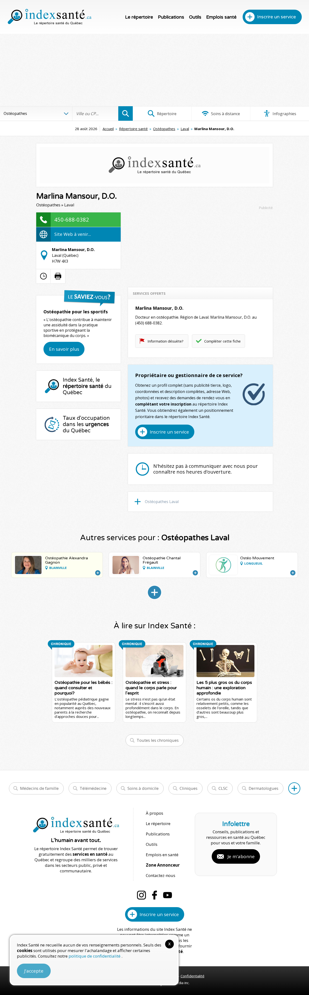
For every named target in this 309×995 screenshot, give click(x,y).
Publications (171, 17)
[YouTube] (167, 895)
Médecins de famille (39, 788)
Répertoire (166, 113)
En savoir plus (64, 349)
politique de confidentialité (95, 956)
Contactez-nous (160, 875)
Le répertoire (139, 17)
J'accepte (33, 971)
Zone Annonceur (163, 865)
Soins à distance (225, 113)
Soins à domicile (143, 788)
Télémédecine (93, 788)
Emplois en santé (162, 854)
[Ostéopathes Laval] (154, 592)
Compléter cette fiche (222, 341)
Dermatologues (263, 788)
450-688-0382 (71, 219)
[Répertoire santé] (294, 788)
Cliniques (188, 788)
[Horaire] (43, 276)
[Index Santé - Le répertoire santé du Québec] (49, 17)
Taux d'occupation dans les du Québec (86, 424)
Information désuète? (165, 341)
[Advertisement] (154, 70)
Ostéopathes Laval (162, 501)
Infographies (284, 113)
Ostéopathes (164, 128)
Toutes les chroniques (158, 740)
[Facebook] (154, 895)
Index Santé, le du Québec (87, 386)
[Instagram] (141, 895)
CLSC (223, 788)
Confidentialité (192, 976)
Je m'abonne (241, 856)
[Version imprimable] (58, 276)
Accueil (108, 128)
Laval (185, 128)
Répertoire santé (133, 128)
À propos (154, 813)
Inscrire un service (276, 17)
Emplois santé (221, 17)
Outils (195, 17)
